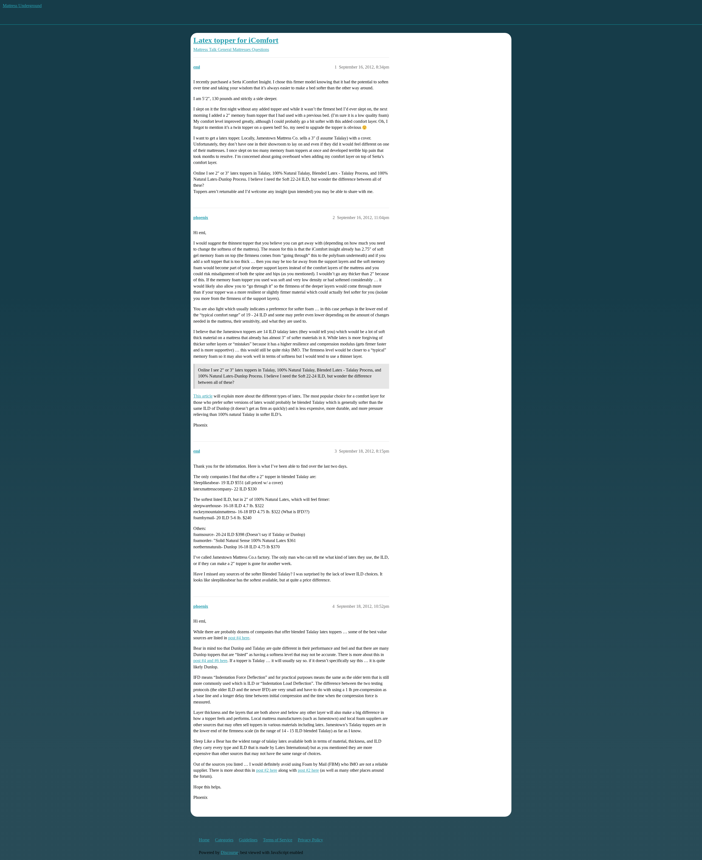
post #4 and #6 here (210, 660)
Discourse (229, 852)
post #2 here (266, 770)
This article (203, 396)
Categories (224, 840)
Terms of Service (277, 840)
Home (204, 840)
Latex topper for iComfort (235, 40)
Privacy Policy (310, 840)
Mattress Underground (22, 5)
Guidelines (248, 840)
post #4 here (238, 637)
